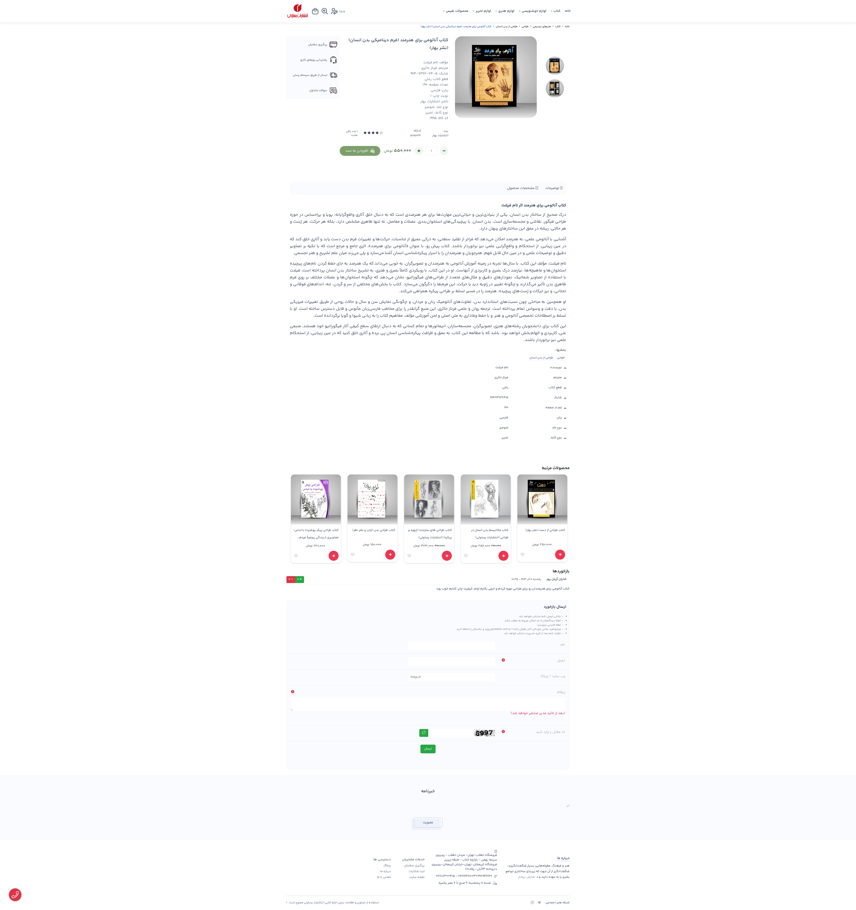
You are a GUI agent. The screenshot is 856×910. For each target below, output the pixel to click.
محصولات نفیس (457, 11)
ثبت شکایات (417, 871)
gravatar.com (499, 629)
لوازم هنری (506, 11)
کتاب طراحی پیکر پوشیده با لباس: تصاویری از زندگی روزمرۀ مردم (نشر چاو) (316, 534)
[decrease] (444, 151)
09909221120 (484, 876)
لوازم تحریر (483, 11)
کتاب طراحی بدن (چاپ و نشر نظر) (373, 530)
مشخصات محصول (521, 188)
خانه (568, 11)
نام (563, 644)
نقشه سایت (417, 877)
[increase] (419, 151)
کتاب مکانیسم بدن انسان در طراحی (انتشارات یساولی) (489, 534)
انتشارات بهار (440, 136)
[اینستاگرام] (532, 903)
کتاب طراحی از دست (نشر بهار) (545, 530)
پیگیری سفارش (414, 865)
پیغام (561, 692)
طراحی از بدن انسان (506, 27)
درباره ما (385, 871)
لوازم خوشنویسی (534, 11)
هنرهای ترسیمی (542, 27)
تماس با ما (384, 877)
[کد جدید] (423, 733)
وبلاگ (387, 865)
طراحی (525, 27)
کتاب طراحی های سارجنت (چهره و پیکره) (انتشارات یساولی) (430, 534)
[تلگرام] (539, 903)
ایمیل (561, 660)
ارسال (428, 748)
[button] (292, 519)
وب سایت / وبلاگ (552, 676)
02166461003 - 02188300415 (456, 876)
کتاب (557, 11)
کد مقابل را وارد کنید (550, 732)
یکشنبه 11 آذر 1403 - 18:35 (526, 579)
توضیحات (552, 188)
